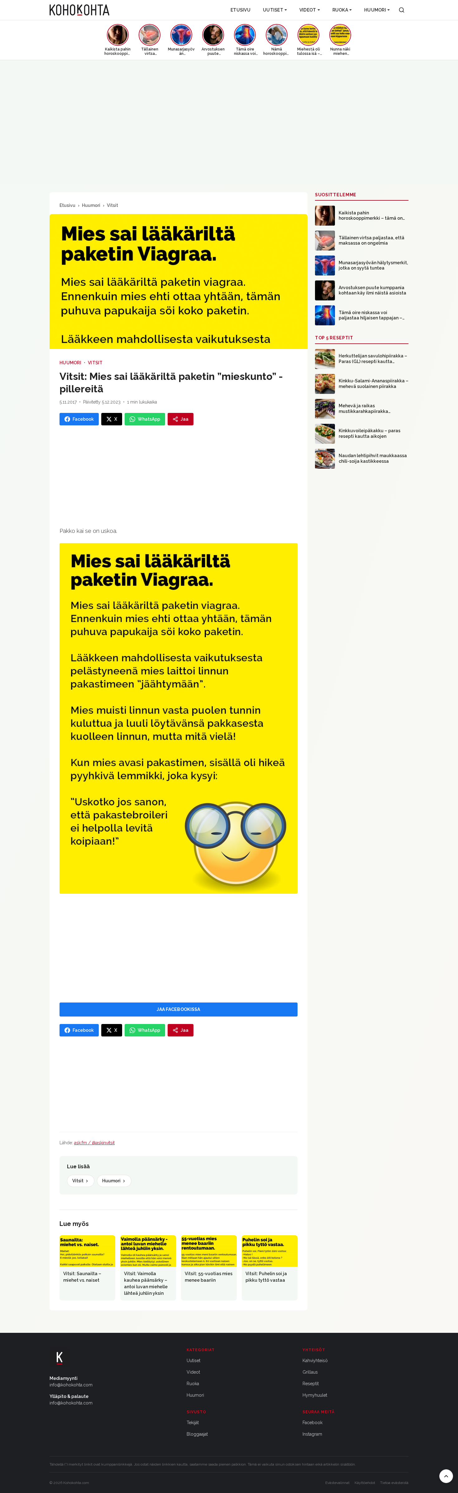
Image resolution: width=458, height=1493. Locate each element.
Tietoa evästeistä (394, 1483)
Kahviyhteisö (315, 1360)
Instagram (312, 1434)
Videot (307, 9)
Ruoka (340, 9)
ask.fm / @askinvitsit (94, 1142)
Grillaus (310, 1372)
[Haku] (401, 10)
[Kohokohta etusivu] (79, 10)
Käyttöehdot (365, 1483)
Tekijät (193, 1422)
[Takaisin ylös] (446, 1476)
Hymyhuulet (315, 1395)
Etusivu (240, 9)
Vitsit (112, 205)
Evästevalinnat (337, 1483)
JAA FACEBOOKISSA (178, 1009)
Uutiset (273, 9)
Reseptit (311, 1383)
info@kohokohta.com (71, 1384)
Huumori (375, 9)
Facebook (312, 1422)
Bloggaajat (197, 1434)
